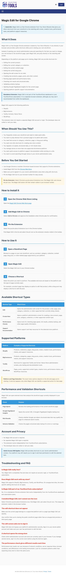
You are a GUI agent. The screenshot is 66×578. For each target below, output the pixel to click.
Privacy (45, 571)
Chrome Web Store (26, 169)
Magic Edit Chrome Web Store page (20, 203)
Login (61, 4)
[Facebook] (56, 4)
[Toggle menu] (3, 11)
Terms (49, 571)
